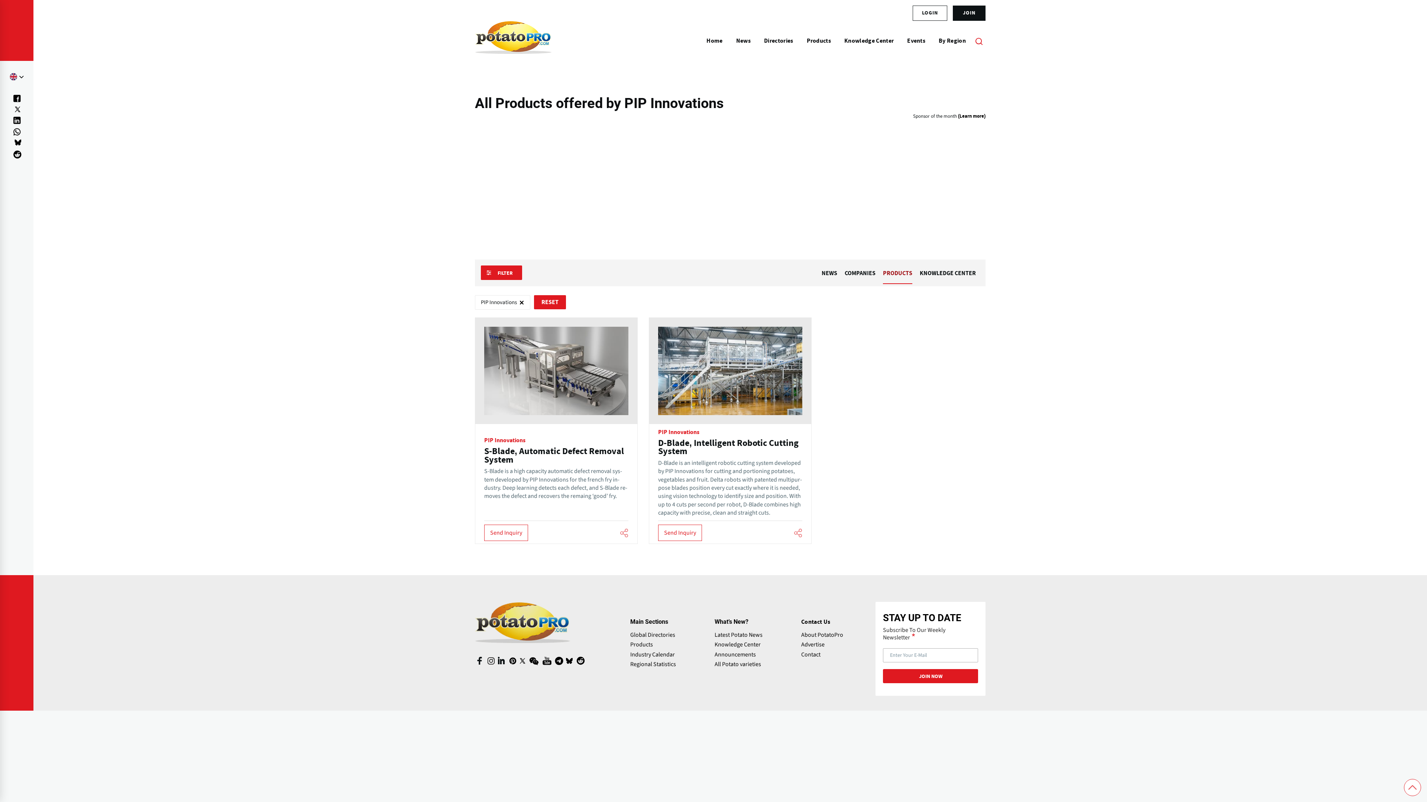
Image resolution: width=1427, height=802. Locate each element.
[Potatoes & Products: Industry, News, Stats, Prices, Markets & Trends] (513, 41)
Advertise (813, 644)
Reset (550, 302)
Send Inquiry (506, 533)
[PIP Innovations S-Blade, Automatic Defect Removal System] (556, 431)
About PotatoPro (822, 635)
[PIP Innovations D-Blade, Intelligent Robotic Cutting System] (730, 431)
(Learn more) (972, 116)
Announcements (735, 655)
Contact (811, 655)
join (969, 13)
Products (641, 644)
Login (930, 13)
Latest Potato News (739, 635)
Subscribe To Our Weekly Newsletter (914, 634)
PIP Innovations (504, 440)
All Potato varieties (738, 664)
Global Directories (652, 635)
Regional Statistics (653, 664)
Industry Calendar (652, 655)
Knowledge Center (738, 644)
